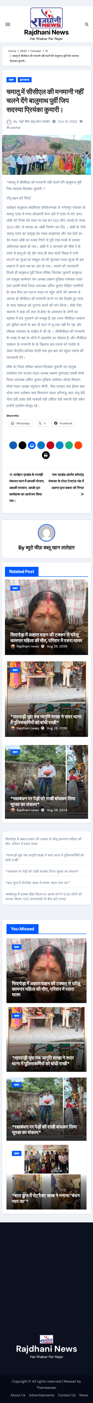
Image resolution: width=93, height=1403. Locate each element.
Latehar (15, 127)
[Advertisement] (46, 1277)
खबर (11, 80)
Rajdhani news (28, 646)
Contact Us (67, 1395)
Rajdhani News (46, 32)
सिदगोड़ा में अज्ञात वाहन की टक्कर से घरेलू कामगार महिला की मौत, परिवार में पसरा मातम (46, 637)
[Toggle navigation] (7, 24)
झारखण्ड (24, 80)
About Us (18, 1395)
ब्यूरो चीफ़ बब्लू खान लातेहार (34, 121)
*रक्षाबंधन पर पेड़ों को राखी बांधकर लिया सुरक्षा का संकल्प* (42, 871)
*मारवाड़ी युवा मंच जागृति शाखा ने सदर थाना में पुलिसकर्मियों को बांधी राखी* (46, 719)
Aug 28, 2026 (57, 646)
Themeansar (46, 1387)
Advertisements (41, 1395)
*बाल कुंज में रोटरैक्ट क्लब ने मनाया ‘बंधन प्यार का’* (37, 883)
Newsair (70, 1381)
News (83, 1395)
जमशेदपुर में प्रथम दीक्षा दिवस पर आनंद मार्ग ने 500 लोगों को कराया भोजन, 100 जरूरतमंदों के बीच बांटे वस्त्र (43, 896)
